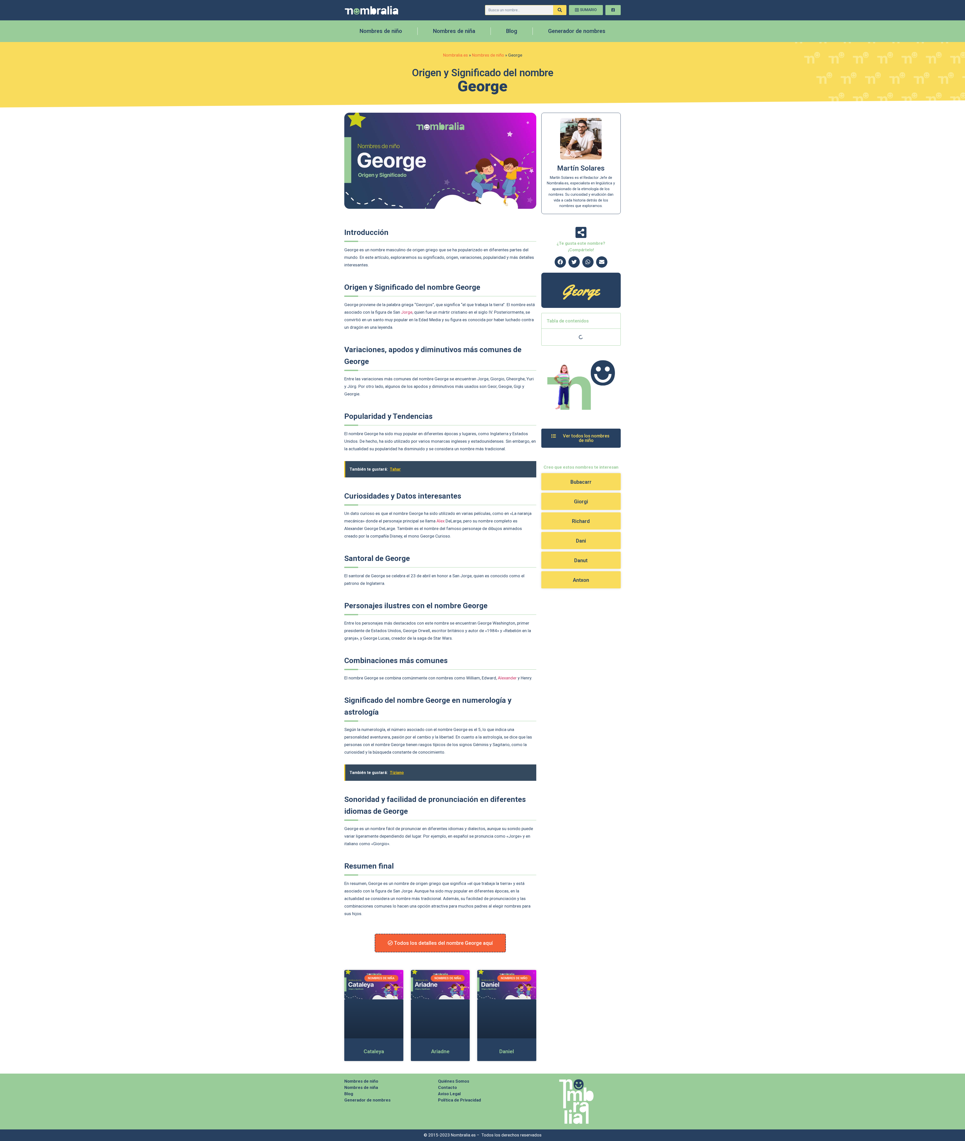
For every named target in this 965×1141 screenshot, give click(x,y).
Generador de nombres (576, 31)
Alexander (507, 677)
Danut (581, 560)
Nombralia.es (455, 55)
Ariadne (440, 1051)
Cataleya (374, 1051)
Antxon (581, 580)
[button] (560, 262)
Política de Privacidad (459, 1100)
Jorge (406, 312)
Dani (581, 541)
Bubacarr (581, 482)
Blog (511, 31)
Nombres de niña (454, 31)
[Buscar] (559, 10)
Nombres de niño (381, 31)
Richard (581, 521)
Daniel (506, 1051)
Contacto (447, 1087)
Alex (441, 520)
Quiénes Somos (453, 1081)
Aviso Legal (449, 1093)
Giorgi (581, 502)
